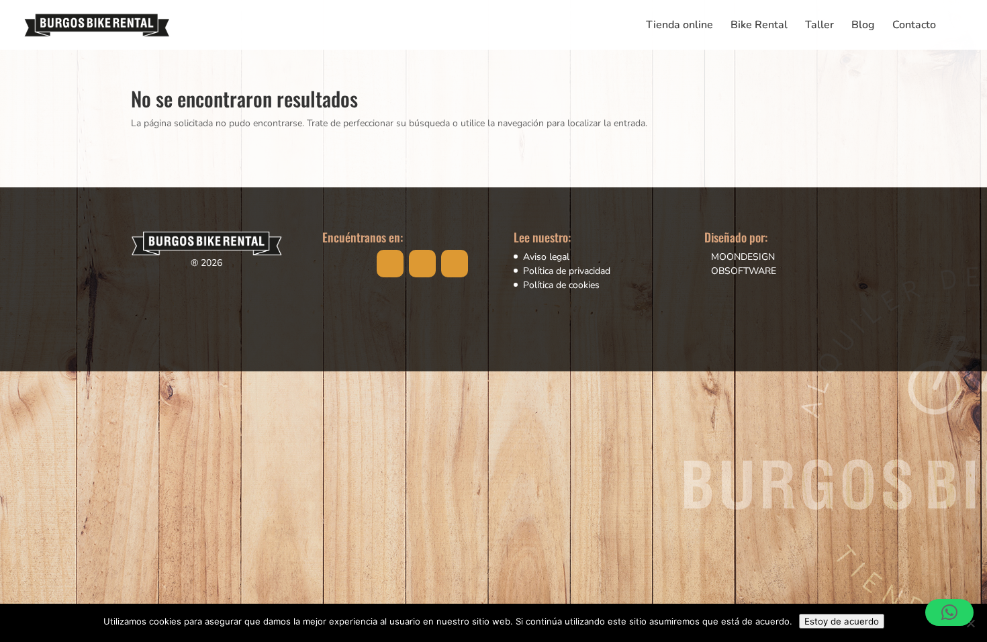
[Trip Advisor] (454, 263)
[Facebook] (390, 263)
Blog (863, 26)
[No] (970, 623)
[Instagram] (422, 263)
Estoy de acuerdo (841, 621)
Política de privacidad (566, 271)
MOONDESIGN (743, 256)
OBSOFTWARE (743, 271)
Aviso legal (546, 256)
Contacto (914, 26)
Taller (819, 26)
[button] (949, 612)
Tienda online (679, 26)
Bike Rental (759, 26)
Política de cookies (561, 285)
